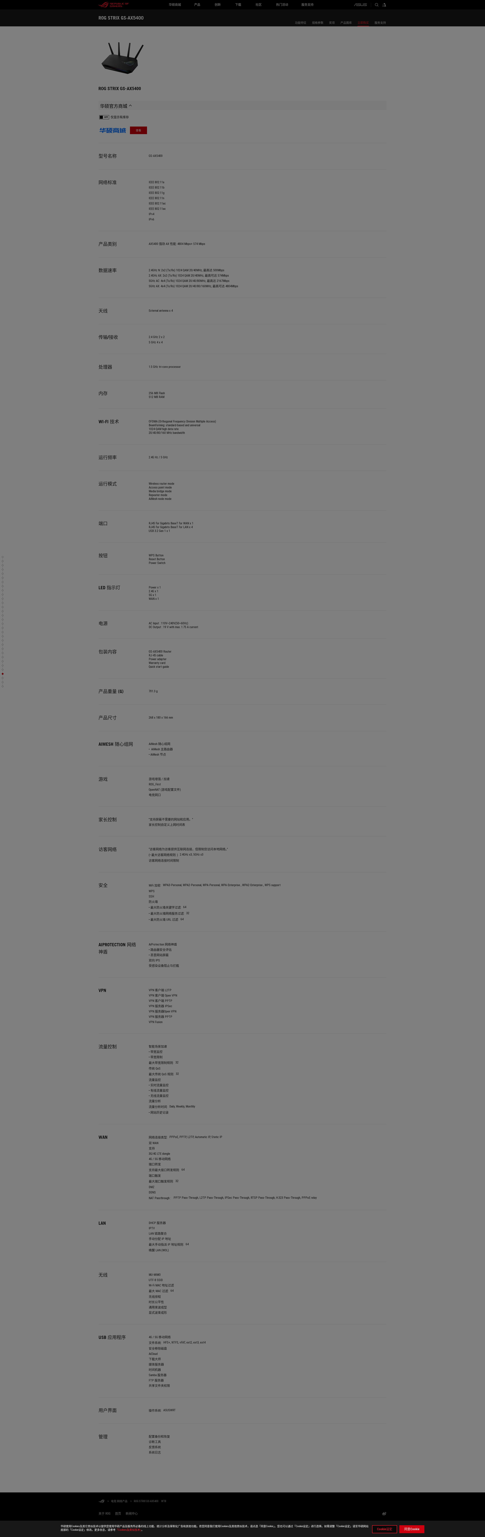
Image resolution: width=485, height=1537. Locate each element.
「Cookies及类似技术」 (128, 1529)
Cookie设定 (384, 1529)
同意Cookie (411, 1529)
